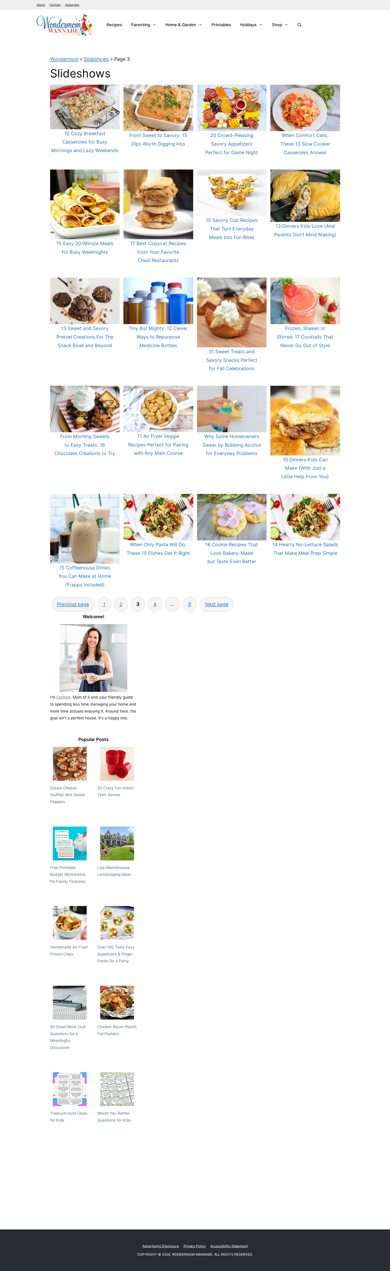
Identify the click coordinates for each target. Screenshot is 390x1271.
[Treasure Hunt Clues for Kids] (70, 1102)
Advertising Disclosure (160, 1246)
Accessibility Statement (229, 1246)
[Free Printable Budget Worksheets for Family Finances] (70, 857)
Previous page (73, 604)
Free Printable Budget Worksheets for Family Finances (68, 874)
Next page (216, 604)
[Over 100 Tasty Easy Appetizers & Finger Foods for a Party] (117, 936)
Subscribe (72, 5)
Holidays (248, 24)
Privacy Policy (194, 1246)
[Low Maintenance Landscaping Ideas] (117, 857)
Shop (277, 24)
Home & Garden (180, 24)
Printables (221, 24)
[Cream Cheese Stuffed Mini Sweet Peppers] (70, 777)
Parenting (140, 24)
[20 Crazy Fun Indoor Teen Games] (117, 777)
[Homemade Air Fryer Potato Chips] (70, 936)
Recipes (114, 24)
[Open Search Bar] (299, 24)
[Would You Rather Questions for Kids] (117, 1102)
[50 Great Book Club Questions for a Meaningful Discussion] (70, 1016)
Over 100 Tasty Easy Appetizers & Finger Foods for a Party (116, 954)
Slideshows (96, 59)
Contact (55, 5)
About (41, 5)
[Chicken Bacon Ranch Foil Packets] (117, 1016)
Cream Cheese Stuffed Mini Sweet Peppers (67, 795)
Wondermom (64, 59)
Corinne (63, 697)
